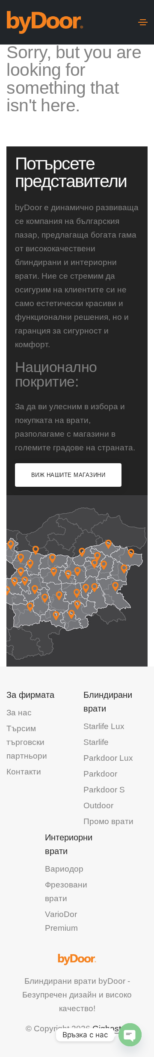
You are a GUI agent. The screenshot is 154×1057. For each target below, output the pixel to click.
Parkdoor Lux (108, 757)
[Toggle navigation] (143, 22)
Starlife (96, 742)
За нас (19, 712)
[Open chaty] (130, 1034)
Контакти (23, 771)
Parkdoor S (104, 789)
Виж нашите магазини (68, 475)
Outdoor (98, 805)
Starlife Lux (103, 726)
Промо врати (108, 821)
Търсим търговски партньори (26, 742)
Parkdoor (100, 773)
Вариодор (64, 868)
